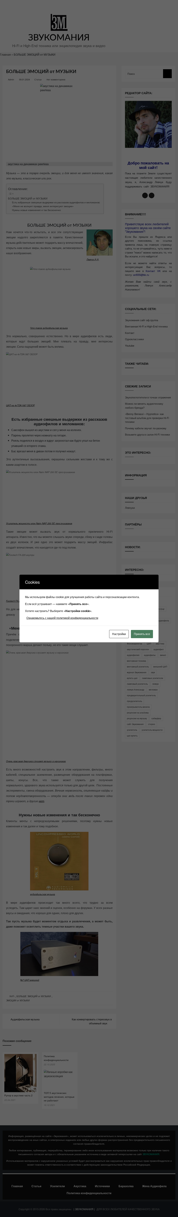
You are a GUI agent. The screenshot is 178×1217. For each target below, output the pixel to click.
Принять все (142, 634)
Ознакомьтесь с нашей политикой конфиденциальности (62, 618)
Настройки (119, 634)
